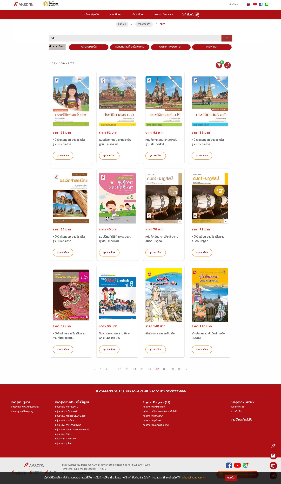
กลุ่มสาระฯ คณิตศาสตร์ (66, 412)
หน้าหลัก (122, 24)
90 (179, 369)
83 (127, 369)
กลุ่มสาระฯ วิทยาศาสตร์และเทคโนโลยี (72, 430)
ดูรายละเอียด (63, 156)
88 (164, 369)
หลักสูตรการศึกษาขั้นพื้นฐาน (129, 47)
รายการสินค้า (144, 24)
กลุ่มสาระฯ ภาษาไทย (64, 421)
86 (149, 369)
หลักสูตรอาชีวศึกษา (242, 402)
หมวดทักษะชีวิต (237, 407)
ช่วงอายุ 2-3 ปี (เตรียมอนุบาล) (25, 407)
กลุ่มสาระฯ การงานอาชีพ (66, 407)
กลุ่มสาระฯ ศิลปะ (62, 435)
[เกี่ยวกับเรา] (273, 445)
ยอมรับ (230, 478)
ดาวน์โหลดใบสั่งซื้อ (241, 420)
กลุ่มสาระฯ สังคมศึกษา (65, 439)
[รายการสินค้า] (273, 465)
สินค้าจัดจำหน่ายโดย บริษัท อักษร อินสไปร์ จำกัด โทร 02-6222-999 (140, 392)
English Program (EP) (170, 47)
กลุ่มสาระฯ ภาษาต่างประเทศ (68, 425)
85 (141, 369)
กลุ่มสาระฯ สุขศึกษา (64, 444)
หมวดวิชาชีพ (236, 412)
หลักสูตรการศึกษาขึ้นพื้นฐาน (72, 402)
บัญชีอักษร (234, 5)
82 (119, 369)
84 (134, 369)
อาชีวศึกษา (211, 47)
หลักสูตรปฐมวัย (20, 402)
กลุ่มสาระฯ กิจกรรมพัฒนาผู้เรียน (70, 416)
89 (172, 369)
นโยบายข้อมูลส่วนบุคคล (194, 478)
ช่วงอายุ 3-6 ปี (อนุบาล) (22, 412)
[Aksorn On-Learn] (273, 455)
